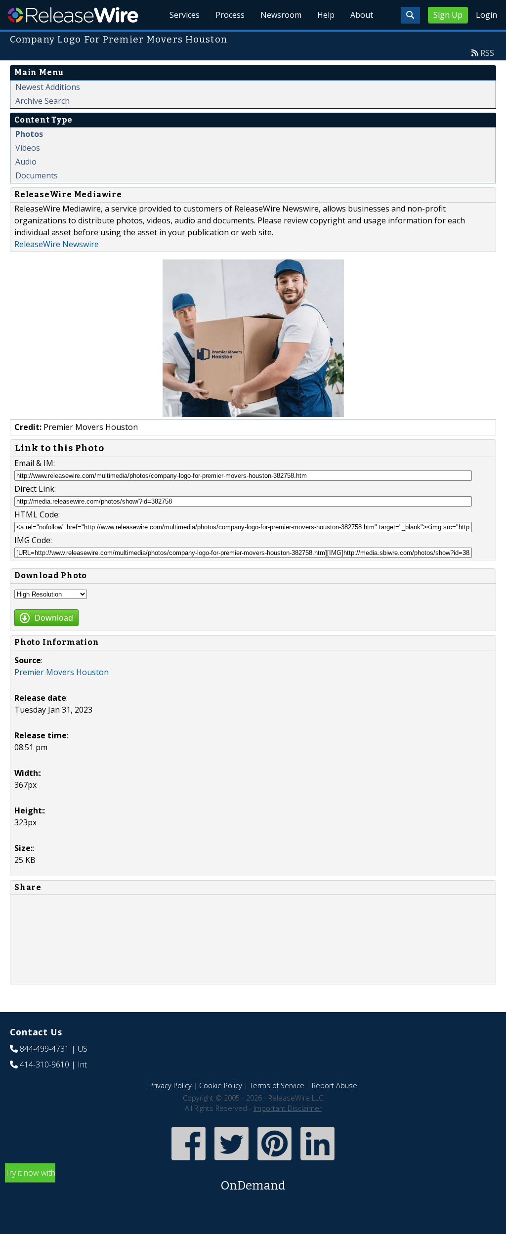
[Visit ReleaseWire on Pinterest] (274, 1161)
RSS (487, 52)
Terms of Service (277, 1085)
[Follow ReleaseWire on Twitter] (231, 1161)
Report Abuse (334, 1085)
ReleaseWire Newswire (56, 244)
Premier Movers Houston (61, 672)
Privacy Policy (170, 1085)
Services (184, 14)
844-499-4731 (44, 1048)
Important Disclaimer (287, 1108)
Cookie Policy (220, 1085)
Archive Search (42, 100)
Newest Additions (47, 87)
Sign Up (448, 14)
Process (230, 14)
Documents (36, 175)
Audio (26, 161)
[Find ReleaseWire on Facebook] (188, 1161)
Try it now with (145, 1179)
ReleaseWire (73, 15)
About (361, 14)
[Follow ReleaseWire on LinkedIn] (317, 1161)
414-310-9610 (44, 1064)
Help (326, 14)
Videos (27, 147)
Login (486, 14)
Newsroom (280, 14)
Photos (29, 133)
